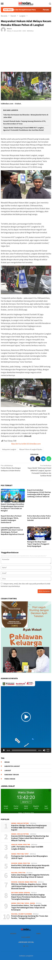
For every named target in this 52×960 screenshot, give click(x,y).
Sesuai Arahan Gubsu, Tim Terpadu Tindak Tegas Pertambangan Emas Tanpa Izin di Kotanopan (29, 907)
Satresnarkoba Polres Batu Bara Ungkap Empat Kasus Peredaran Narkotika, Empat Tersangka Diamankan (28, 897)
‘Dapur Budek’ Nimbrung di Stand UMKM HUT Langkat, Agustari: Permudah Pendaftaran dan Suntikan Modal (39, 470)
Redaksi (13, 934)
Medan (20, 844)
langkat (7, 770)
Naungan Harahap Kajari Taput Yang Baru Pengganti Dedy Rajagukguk (38, 544)
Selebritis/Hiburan (25, 914)
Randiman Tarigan (11, 775)
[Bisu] (44, 750)
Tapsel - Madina (29, 903)
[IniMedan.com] (26, 3)
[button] (26, 717)
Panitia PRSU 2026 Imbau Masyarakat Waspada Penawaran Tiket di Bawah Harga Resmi (30, 866)
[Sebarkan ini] (32, 458)
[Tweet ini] (37, 458)
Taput (26, 854)
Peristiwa (26, 844)
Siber (38, 934)
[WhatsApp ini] (48, 458)
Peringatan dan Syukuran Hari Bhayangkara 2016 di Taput (29, 857)
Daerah (13, 823)
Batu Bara (14, 893)
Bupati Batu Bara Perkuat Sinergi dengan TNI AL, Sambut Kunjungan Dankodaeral (11, 519)
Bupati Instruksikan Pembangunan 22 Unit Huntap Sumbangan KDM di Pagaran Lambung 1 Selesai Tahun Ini (39, 493)
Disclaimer (25, 937)
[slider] (24, 750)
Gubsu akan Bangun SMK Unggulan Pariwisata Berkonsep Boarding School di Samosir (30, 876)
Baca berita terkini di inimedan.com (26, 443)
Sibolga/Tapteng (23, 823)
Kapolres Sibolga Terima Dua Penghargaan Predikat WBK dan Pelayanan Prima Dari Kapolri (29, 827)
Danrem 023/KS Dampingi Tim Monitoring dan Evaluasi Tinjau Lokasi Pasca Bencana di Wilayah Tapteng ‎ (30, 838)
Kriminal (27, 893)
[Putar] (4, 750)
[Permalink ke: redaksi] (3, 29)
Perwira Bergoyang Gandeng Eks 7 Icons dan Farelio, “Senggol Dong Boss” (29, 917)
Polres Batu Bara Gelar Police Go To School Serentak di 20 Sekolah (39, 518)
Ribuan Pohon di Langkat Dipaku (30, 449)
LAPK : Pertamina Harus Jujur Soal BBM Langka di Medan (27, 848)
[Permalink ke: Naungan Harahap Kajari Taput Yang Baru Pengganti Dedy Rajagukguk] (39, 533)
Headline (14, 844)
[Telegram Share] (43, 458)
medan (7, 762)
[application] (26, 717)
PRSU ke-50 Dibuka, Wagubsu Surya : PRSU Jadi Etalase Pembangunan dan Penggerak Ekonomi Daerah (29, 886)
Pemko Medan (9, 779)
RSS (27, 946)
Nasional (14, 872)
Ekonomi (14, 863)
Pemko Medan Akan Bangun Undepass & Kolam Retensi (11, 468)
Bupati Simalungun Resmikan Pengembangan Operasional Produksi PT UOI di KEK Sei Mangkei (12, 507)
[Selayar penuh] (48, 750)
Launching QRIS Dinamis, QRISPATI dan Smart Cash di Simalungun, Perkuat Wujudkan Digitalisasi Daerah (12, 531)
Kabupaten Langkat (9, 449)
